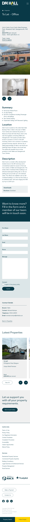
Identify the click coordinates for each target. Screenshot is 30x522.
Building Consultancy (7, 461)
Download (13, 190)
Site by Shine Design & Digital (9, 511)
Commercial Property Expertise (10, 459)
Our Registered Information (9, 435)
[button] (4, 99)
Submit (8, 289)
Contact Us (8, 495)
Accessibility (5, 442)
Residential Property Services (10, 456)
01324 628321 (13, 313)
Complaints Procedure (8, 440)
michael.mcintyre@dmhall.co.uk (14, 315)
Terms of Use (5, 430)
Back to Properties (7, 321)
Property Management (8, 466)
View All (7, 382)
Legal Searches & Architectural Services (13, 463)
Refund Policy (6, 447)
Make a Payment (9, 490)
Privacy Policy (6, 432)
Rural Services (6, 468)
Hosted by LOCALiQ (7, 513)
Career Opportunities (8, 444)
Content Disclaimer (7, 437)
